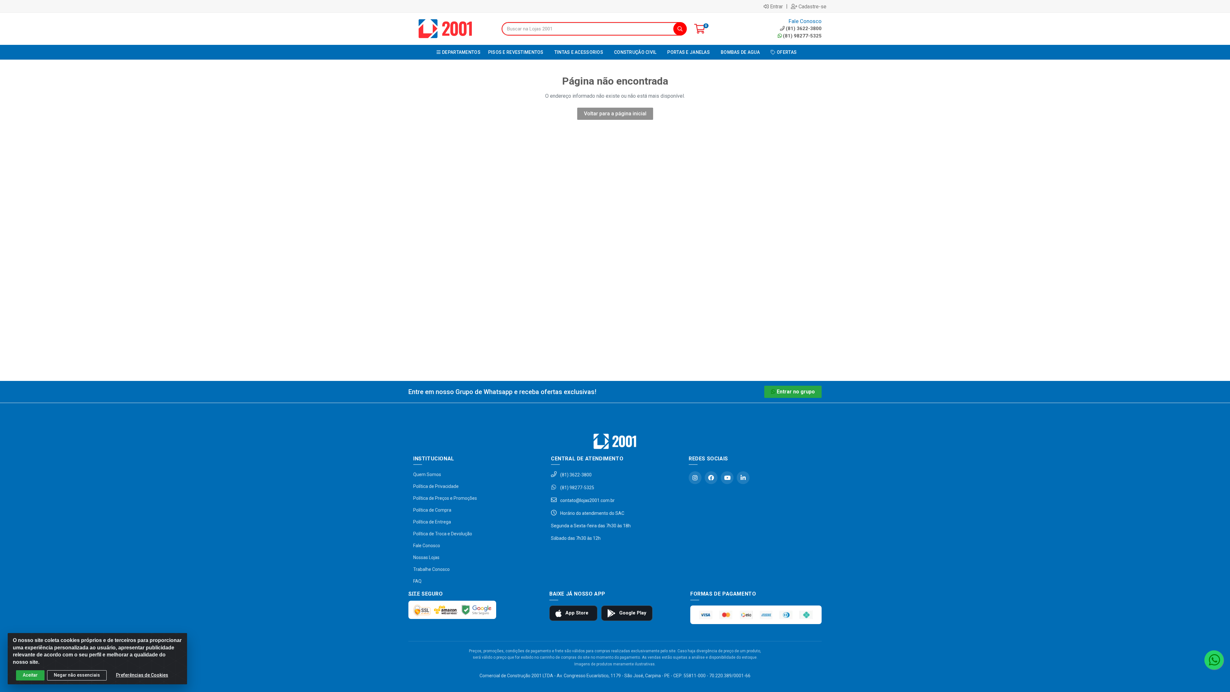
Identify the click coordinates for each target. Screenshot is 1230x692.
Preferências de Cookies (142, 675)
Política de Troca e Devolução (442, 533)
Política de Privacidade (436, 486)
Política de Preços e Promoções (445, 498)
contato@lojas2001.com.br (587, 500)
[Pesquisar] (680, 29)
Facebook (711, 477)
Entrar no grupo (796, 392)
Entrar (776, 6)
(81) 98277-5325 (802, 36)
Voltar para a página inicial (615, 114)
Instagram (695, 477)
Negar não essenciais (77, 675)
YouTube (727, 477)
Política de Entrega (432, 521)
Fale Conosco (426, 545)
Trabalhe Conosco (431, 569)
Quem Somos (427, 474)
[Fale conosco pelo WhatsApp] (1214, 660)
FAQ (417, 581)
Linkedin (743, 477)
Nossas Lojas (426, 557)
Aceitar (30, 675)
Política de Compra (432, 510)
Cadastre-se (812, 6)
